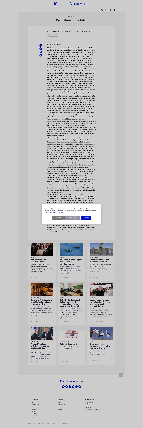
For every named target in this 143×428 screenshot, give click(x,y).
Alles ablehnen (58, 218)
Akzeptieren (85, 218)
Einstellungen (72, 218)
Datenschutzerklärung (58, 212)
